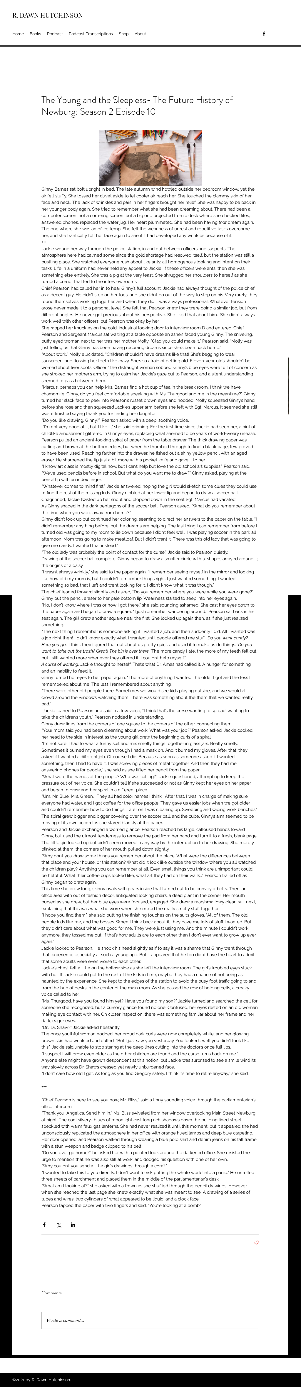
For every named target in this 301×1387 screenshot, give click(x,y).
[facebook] (264, 34)
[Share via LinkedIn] (73, 1224)
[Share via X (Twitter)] (58, 1224)
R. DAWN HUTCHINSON (47, 15)
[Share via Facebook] (44, 1224)
